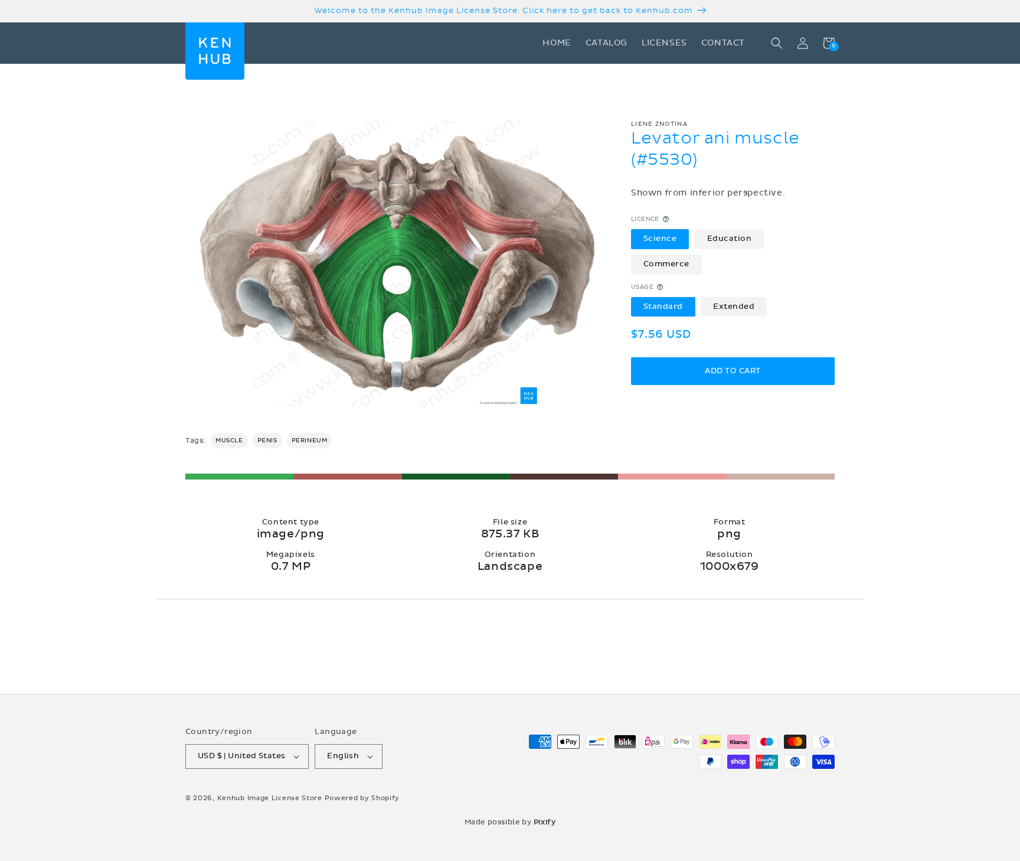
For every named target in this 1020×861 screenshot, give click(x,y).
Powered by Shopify (362, 798)
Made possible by (510, 822)
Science (660, 238)
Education (729, 238)
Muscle (229, 440)
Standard (663, 306)
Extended (733, 306)
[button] (777, 43)
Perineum (310, 440)
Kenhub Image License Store (269, 798)
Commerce (666, 264)
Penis (267, 440)
